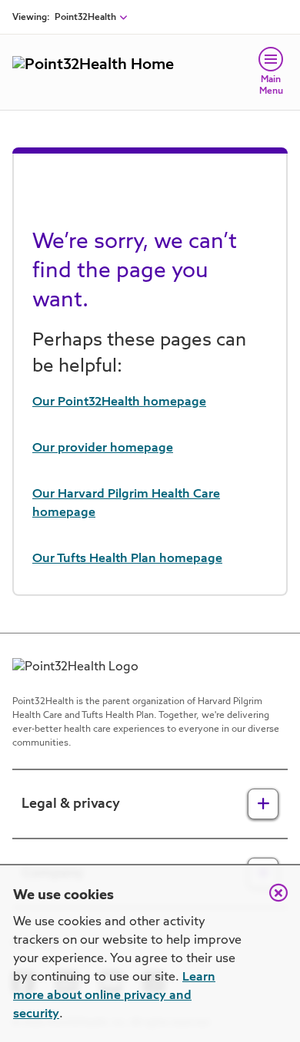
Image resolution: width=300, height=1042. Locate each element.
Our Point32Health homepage (119, 402)
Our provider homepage (102, 448)
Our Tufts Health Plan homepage (127, 559)
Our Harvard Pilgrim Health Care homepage (126, 503)
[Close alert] (271, 901)
